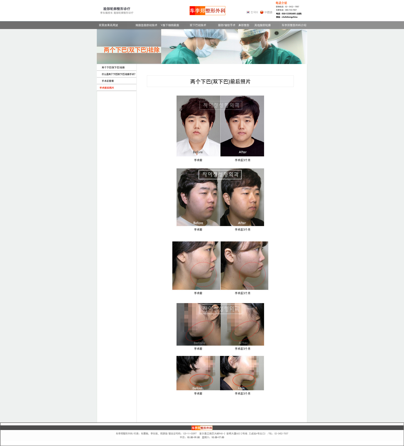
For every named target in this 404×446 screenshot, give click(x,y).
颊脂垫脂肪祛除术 (146, 25)
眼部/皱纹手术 (226, 25)
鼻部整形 (243, 25)
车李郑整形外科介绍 (294, 25)
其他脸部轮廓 (262, 25)
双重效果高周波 (108, 25)
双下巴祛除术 (198, 25)
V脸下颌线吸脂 (170, 25)
